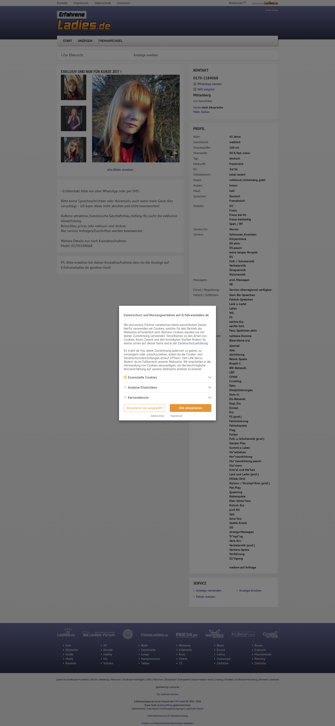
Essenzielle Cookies (142, 377)
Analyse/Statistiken (142, 387)
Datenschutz (157, 416)
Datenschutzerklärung (193, 343)
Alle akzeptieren (190, 408)
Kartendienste (138, 397)
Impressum (177, 416)
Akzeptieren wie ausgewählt (144, 408)
